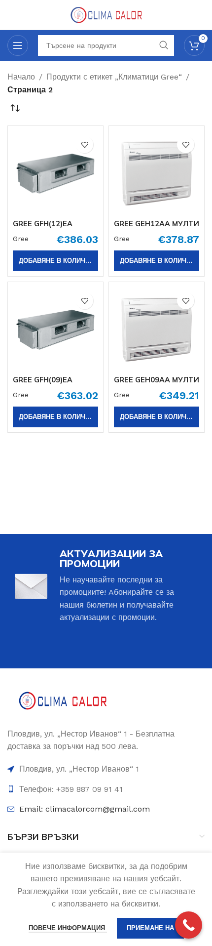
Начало (21, 77)
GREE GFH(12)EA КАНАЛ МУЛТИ (42, 228)
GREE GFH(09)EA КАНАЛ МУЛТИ (42, 384)
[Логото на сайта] (106, 14)
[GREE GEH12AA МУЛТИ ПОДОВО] (156, 173)
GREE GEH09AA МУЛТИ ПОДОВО (156, 384)
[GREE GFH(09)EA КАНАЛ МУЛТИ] (55, 329)
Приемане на (150, 928)
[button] (55, 260)
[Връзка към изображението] (62, 702)
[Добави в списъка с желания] (84, 144)
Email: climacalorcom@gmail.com (84, 809)
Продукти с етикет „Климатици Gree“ (114, 77)
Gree (21, 239)
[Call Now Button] (188, 925)
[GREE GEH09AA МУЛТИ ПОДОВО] (156, 329)
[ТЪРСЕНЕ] (163, 45)
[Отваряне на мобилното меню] (17, 45)
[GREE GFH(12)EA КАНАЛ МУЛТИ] (55, 173)
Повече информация (68, 928)
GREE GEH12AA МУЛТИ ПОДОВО (156, 228)
